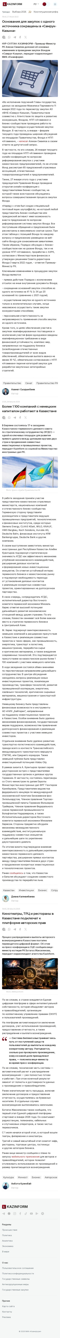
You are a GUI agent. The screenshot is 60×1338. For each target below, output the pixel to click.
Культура (8, 1177)
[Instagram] (3, 37)
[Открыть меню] (55, 4)
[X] (25, 37)
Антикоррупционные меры (15, 1284)
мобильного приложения (25, 1156)
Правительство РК (47, 383)
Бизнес (42, 890)
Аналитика (7, 1240)
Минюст (22, 1177)
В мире (5, 1251)
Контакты (7, 1311)
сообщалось (16, 873)
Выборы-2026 (19, 12)
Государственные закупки (15, 1289)
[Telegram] (14, 37)
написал (23, 141)
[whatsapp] (9, 37)
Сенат (28, 383)
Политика (7, 1235)
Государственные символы (16, 1279)
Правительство (12, 383)
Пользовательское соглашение (18, 1268)
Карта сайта (8, 1306)
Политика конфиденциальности (18, 1273)
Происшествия (9, 1230)
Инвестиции (26, 890)
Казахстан (9, 890)
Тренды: (6, 12)
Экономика (7, 1246)
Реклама (6, 1317)
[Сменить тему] (46, 4)
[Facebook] (20, 37)
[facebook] (20, 1213)
